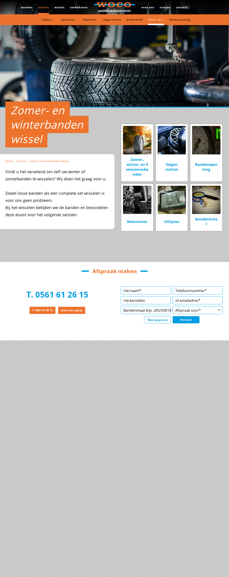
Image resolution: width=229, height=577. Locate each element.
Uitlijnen (47, 20)
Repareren (89, 20)
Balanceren (68, 20)
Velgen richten (112, 20)
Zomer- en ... (156, 20)
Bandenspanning (179, 20)
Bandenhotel (134, 20)
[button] (186, 319)
